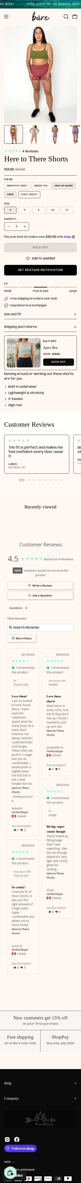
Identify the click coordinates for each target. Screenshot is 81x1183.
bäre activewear (24, 1170)
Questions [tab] (15, 608)
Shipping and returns (20, 327)
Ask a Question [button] (42, 595)
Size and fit (12, 314)
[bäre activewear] (40, 17)
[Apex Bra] (23, 352)
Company (11, 1098)
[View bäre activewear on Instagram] (7, 1139)
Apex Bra (50, 347)
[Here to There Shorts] (13, 134)
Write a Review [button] (42, 585)
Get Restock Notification (40, 270)
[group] (40, 454)
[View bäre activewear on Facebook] (17, 1139)
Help (7, 1083)
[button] (66, 16)
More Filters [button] (23, 638)
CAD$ (7, 1162)
